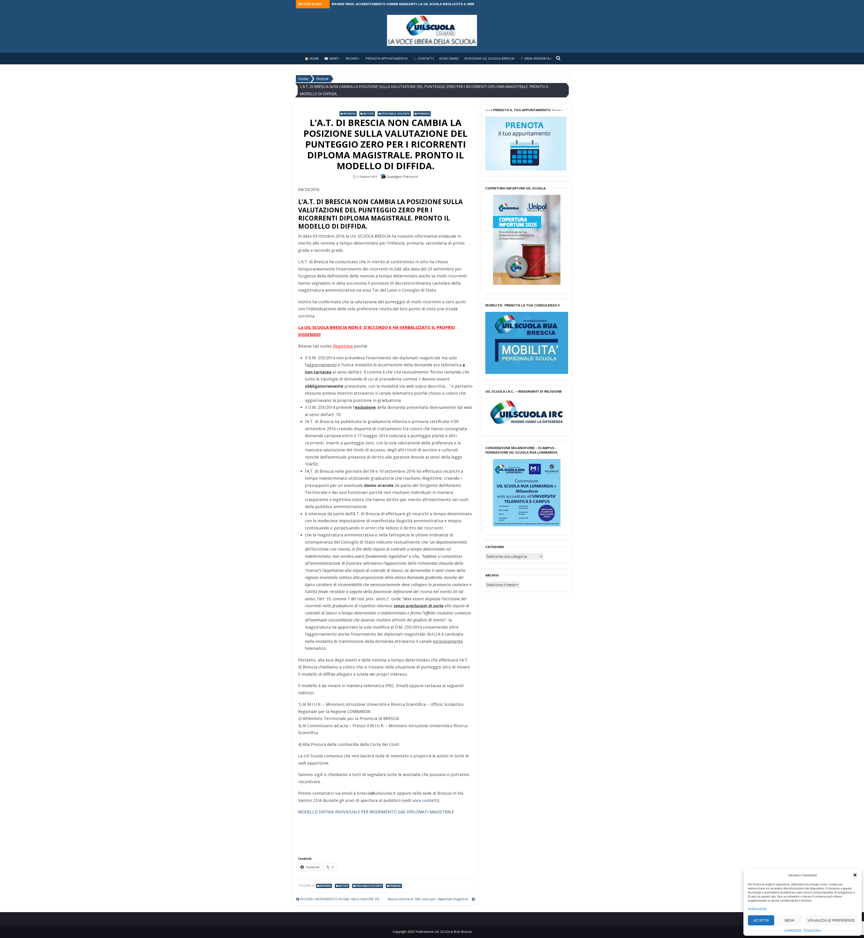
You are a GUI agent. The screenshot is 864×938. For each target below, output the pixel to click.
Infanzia (349, 113)
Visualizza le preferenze (831, 920)
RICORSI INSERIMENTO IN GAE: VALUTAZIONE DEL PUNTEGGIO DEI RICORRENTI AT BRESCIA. (341, 899)
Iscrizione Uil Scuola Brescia (489, 58)
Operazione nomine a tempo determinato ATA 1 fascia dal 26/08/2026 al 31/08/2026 (404, 4)
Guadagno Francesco (402, 176)
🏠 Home (312, 58)
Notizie (368, 113)
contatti (430, 800)
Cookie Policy (792, 930)
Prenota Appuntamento (386, 58)
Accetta (761, 920)
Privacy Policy (812, 930)
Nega (789, 920)
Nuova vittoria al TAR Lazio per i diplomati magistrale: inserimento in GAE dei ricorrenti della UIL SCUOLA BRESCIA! (431, 899)
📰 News (331, 58)
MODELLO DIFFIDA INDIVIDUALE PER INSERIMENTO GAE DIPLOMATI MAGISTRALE (376, 811)
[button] (855, 875)
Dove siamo (449, 58)
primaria (423, 113)
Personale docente (395, 113)
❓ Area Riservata (535, 58)
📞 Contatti (423, 58)
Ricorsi (352, 58)
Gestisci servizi (757, 908)
